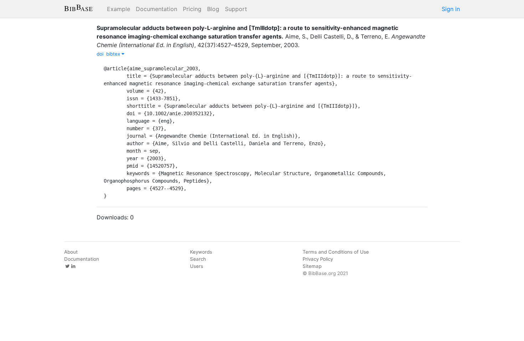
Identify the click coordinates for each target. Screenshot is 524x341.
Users (196, 266)
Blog (213, 8)
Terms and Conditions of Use (336, 252)
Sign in (451, 8)
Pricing (192, 8)
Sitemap (312, 266)
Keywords (201, 252)
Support (236, 8)
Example (118, 8)
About (71, 252)
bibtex (114, 54)
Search (198, 259)
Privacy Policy (318, 259)
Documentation (156, 8)
